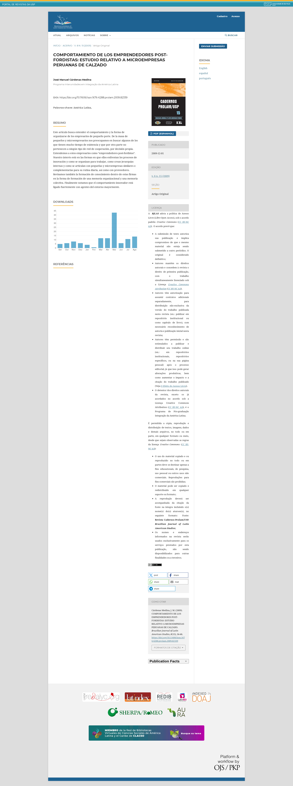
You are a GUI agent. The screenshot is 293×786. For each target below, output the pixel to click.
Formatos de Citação (167, 647)
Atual (57, 35)
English (203, 68)
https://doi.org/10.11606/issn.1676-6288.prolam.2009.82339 (94, 97)
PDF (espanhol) (163, 133)
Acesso (235, 16)
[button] (157, 575)
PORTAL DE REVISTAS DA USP (18, 4)
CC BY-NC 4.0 (174, 288)
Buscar (232, 35)
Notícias (89, 35)
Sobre (104, 35)
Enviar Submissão (213, 46)
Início (57, 45)
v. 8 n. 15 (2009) (82, 45)
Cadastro (222, 16)
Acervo (67, 45)
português (205, 78)
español (203, 73)
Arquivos (72, 35)
